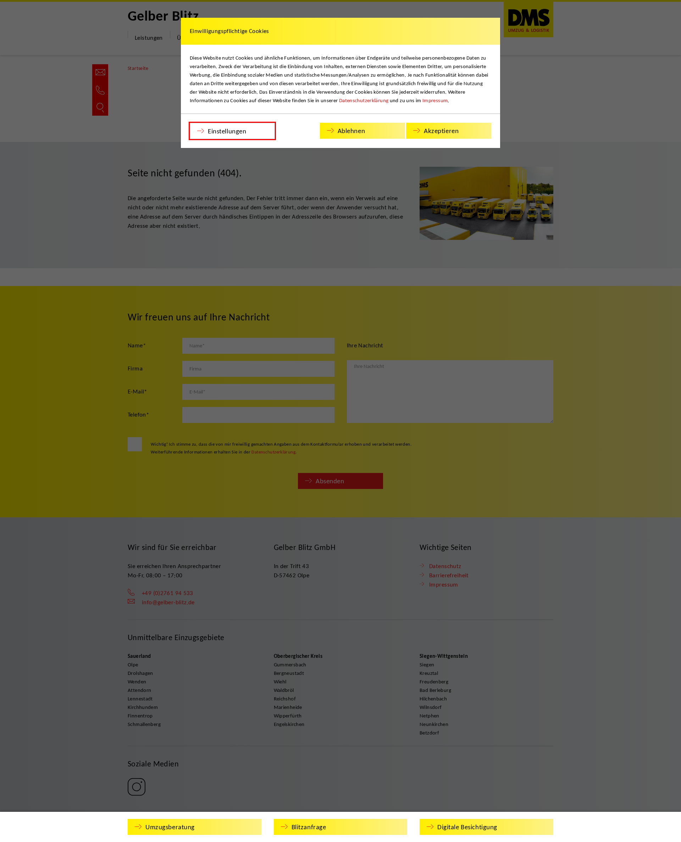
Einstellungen (227, 131)
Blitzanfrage (309, 827)
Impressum (435, 100)
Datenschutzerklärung (364, 100)
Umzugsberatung (170, 827)
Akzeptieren (441, 131)
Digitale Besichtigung (467, 827)
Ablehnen (351, 131)
